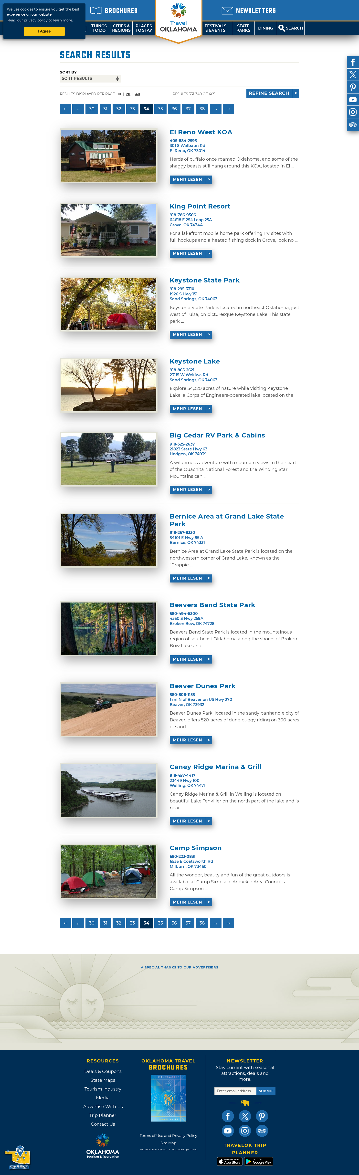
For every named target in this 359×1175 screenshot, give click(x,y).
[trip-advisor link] (262, 1131)
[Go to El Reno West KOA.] (109, 155)
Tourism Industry (102, 1089)
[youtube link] (228, 1131)
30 (92, 109)
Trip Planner (102, 1115)
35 (160, 109)
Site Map (168, 1143)
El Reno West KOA (201, 132)
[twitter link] (245, 1116)
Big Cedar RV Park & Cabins (217, 435)
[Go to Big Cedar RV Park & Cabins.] (109, 459)
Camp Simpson (196, 848)
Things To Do (99, 28)
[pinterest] (353, 87)
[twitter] (353, 75)
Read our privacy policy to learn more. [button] (40, 20)
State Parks (243, 28)
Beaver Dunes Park (203, 686)
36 (174, 109)
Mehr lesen (187, 179)
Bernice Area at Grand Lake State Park (227, 520)
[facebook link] (228, 1116)
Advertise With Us (102, 1106)
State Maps (103, 1080)
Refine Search (269, 93)
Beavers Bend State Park (212, 605)
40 (137, 94)
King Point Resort (200, 206)
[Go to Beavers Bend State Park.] (109, 628)
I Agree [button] (44, 31)
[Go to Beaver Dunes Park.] (109, 709)
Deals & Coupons (103, 1071)
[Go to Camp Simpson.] (109, 871)
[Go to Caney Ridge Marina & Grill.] (109, 790)
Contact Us (103, 1124)
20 (128, 94)
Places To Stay (144, 28)
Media (103, 1098)
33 (132, 109)
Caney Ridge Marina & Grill (216, 767)
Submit (266, 1091)
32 (118, 109)
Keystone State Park (205, 280)
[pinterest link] (262, 1116)
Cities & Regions (121, 28)
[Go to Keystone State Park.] (109, 304)
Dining (265, 28)
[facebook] (353, 62)
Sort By (68, 72)
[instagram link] (245, 1131)
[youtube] (353, 100)
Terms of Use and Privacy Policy (168, 1135)
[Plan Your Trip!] (18, 1157)
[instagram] (353, 112)
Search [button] (294, 28)
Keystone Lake (195, 361)
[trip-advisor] (353, 124)
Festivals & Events (215, 28)
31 (105, 109)
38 (202, 109)
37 (188, 109)
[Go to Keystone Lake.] (109, 385)
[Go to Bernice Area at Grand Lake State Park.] (109, 540)
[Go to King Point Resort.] (109, 230)
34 (146, 109)
